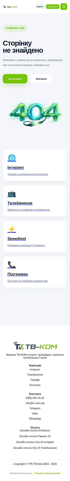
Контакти (41, 78)
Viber (35, 413)
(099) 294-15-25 (35, 398)
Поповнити (53, 7)
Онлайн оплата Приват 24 (35, 436)
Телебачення (35, 374)
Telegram (35, 408)
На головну (15, 78)
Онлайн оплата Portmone (35, 430)
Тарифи (35, 379)
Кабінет (40, 7)
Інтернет (35, 369)
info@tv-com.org (35, 403)
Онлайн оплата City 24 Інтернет (35, 442)
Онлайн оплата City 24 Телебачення (35, 448)
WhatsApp (35, 418)
